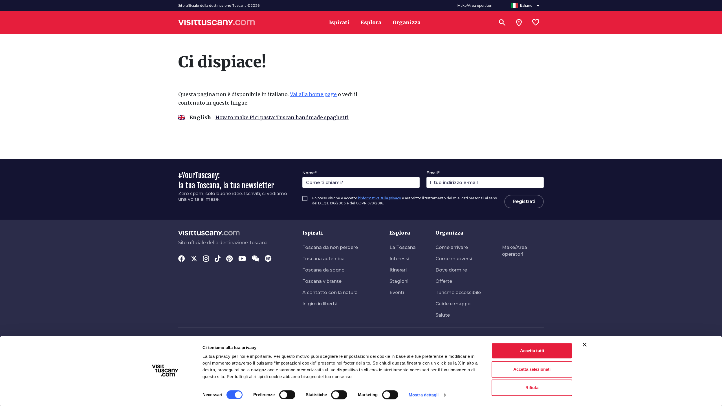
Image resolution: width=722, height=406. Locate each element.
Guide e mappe (452, 303)
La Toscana (402, 247)
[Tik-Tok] (218, 259)
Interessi (399, 258)
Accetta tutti (532, 350)
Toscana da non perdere (330, 247)
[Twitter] (194, 259)
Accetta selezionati (532, 369)
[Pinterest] (229, 259)
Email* (432, 172)
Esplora (399, 233)
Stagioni (398, 281)
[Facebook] (181, 259)
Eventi (396, 292)
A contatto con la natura (330, 292)
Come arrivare (451, 247)
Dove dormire (451, 270)
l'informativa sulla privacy (379, 198)
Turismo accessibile (458, 292)
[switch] (287, 394)
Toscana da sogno (323, 270)
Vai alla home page (313, 94)
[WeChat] (255, 259)
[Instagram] (206, 259)
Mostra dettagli (424, 394)
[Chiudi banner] (585, 345)
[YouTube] (242, 259)
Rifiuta (531, 387)
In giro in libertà (320, 303)
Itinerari (398, 270)
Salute (442, 315)
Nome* (309, 172)
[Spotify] (268, 259)
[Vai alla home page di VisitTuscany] (216, 22)
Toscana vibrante (322, 281)
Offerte (443, 281)
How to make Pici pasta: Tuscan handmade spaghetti (282, 117)
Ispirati (312, 233)
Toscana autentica (323, 258)
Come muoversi (453, 258)
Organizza (449, 233)
